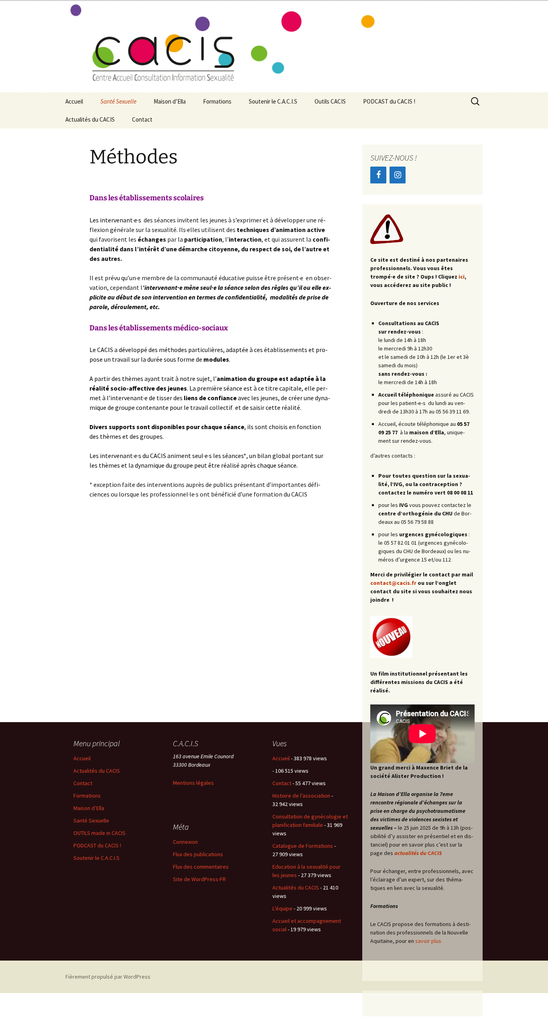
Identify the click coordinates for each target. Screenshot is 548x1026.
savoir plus (428, 941)
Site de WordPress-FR (199, 879)
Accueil (74, 101)
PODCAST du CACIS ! (389, 101)
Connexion (185, 841)
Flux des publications (198, 854)
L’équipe (282, 908)
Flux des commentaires (201, 866)
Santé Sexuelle (118, 101)
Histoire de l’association (301, 795)
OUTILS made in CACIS (99, 833)
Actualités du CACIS (90, 119)
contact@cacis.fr (393, 582)
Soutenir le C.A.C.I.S (273, 101)
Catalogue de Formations (302, 845)
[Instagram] (398, 175)
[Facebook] (378, 175)
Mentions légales (193, 782)
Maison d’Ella (170, 101)
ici (462, 276)
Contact (142, 119)
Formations (217, 101)
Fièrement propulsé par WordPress (107, 976)
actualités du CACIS (418, 853)
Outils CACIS (330, 101)
